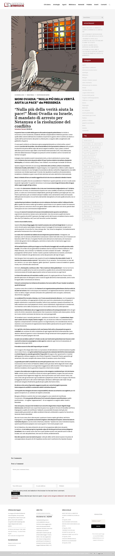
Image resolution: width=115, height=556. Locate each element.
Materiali (31, 95)
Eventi (84, 87)
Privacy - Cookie (17, 531)
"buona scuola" (88, 140)
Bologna (84, 77)
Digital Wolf (21, 535)
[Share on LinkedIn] (23, 448)
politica (86, 193)
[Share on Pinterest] (29, 448)
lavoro (84, 103)
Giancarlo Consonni (96, 166)
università (85, 130)
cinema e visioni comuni (89, 80)
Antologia (85, 72)
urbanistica (87, 212)
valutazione (96, 212)
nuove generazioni (87, 113)
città (85, 153)
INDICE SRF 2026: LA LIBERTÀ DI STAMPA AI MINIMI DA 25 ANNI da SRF (92, 29)
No (94, 553)
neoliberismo (94, 183)
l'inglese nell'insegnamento (90, 98)
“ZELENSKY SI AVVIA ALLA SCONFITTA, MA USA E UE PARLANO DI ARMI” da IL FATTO (92, 40)
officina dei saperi (89, 186)
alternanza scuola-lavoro (89, 70)
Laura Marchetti (88, 176)
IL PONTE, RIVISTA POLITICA (43, 513)
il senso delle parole (88, 95)
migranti (96, 180)
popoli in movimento (88, 123)
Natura (86, 183)
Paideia (84, 118)
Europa (98, 163)
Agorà (84, 65)
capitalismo (95, 150)
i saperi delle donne (88, 92)
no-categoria (86, 110)
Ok (91, 553)
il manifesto (98, 173)
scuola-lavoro (88, 196)
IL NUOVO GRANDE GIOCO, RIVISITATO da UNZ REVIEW (69, 540)
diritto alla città (89, 157)
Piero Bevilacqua (97, 189)
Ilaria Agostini (88, 173)
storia (85, 203)
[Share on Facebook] (15, 448)
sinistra (84, 128)
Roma (84, 125)
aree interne (95, 147)
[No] (113, 553)
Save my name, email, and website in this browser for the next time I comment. (39, 491)
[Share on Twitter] (18, 448)
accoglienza (87, 144)
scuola (100, 193)
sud (99, 203)
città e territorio (87, 82)
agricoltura (97, 144)
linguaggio (85, 105)
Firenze (86, 166)
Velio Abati (87, 216)
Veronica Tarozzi (20, 129)
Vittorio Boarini (88, 219)
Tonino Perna (87, 209)
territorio (87, 206)
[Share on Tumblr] (26, 448)
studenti (93, 203)
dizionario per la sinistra (89, 85)
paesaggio (86, 189)
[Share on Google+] (21, 448)
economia (94, 160)
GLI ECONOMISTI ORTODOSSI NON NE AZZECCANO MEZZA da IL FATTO (71, 524)
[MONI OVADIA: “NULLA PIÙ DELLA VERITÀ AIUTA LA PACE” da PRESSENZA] (45, 53)
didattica (92, 153)
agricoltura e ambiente (89, 67)
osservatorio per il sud (89, 115)
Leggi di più (100, 553)
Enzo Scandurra (88, 163)
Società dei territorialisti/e (91, 199)
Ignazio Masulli (88, 170)
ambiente (86, 147)
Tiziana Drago (97, 206)
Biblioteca (85, 75)
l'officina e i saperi (87, 100)
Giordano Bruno (87, 90)
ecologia (86, 160)
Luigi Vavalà (87, 180)
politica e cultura (87, 120)
